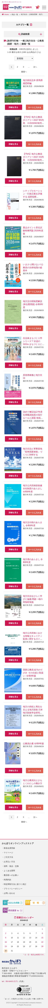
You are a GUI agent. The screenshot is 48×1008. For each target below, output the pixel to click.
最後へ (24, 72)
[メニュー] (44, 7)
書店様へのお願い (11, 875)
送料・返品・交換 (11, 866)
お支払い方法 (9, 862)
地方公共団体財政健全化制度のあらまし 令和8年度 (32, 488)
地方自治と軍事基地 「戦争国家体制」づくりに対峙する (32, 452)
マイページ (8, 853)
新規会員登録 (9, 848)
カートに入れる (34, 107)
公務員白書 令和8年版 (33, 743)
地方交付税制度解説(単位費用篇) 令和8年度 (33, 304)
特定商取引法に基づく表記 (15, 884)
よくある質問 (9, 871)
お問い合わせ (9, 893)
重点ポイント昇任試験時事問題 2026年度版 (33, 230)
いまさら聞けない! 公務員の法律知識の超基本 (33, 267)
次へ (35, 67)
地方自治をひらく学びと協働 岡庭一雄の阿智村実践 (33, 599)
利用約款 (7, 880)
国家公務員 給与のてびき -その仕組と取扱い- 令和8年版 (33, 673)
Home (6, 14)
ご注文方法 (8, 857)
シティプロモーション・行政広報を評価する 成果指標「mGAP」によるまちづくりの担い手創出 (33, 197)
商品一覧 (15, 14)
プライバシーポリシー (13, 889)
